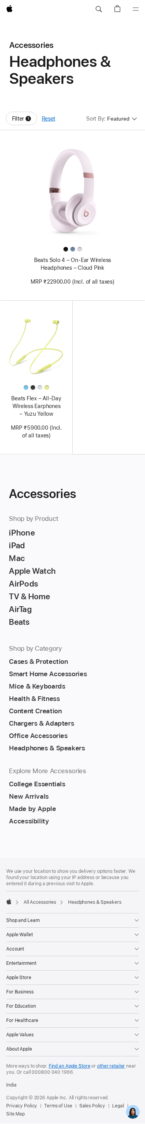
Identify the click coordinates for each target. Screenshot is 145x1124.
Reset (48, 119)
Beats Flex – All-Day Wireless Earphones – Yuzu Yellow (36, 406)
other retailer (111, 1066)
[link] (133, 1112)
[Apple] (9, 901)
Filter (24, 120)
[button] (98, 9)
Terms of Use (58, 1106)
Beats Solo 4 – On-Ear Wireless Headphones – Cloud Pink (72, 264)
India (11, 1085)
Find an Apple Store (69, 1066)
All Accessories (40, 902)
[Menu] (135, 9)
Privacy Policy (21, 1106)
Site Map (15, 1114)
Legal (118, 1106)
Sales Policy (92, 1106)
